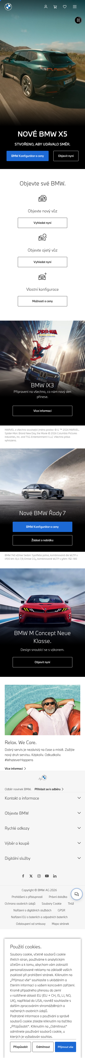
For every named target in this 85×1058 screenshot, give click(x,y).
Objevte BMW (17, 813)
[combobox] (77, 894)
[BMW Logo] (8, 6)
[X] (31, 876)
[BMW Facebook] (23, 876)
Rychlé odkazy (17, 828)
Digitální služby (17, 858)
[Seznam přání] (65, 6)
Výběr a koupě (17, 843)
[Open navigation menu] (75, 6)
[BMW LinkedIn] (55, 876)
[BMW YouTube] (47, 876)
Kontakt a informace (22, 798)
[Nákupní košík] (55, 6)
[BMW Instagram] (39, 876)
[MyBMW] (46, 6)
